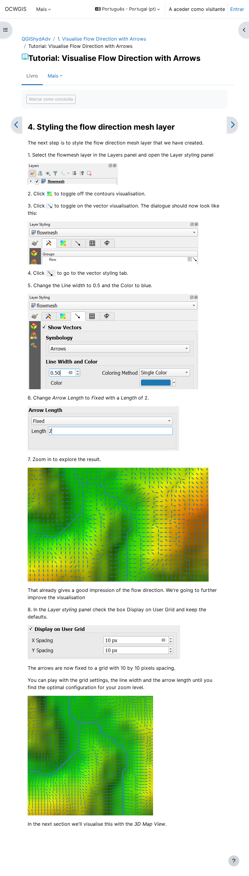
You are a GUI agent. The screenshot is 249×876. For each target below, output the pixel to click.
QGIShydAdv (36, 39)
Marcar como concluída (51, 99)
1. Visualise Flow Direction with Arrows (101, 39)
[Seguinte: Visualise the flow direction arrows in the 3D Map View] (232, 125)
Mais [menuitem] (41, 9)
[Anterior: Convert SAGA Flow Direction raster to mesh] (16, 125)
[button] (127, 9)
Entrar (237, 9)
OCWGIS (15, 9)
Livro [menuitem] (32, 76)
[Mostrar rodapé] (233, 860)
